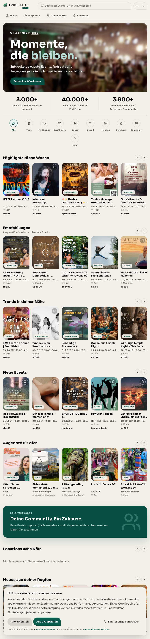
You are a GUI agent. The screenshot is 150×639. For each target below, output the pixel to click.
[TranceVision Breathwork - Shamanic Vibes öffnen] (45, 333)
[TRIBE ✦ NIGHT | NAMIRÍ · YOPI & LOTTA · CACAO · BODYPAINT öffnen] (16, 262)
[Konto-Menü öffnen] (140, 6)
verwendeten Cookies (96, 629)
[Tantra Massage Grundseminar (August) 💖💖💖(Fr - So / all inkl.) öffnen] (104, 189)
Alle (14, 130)
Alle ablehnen (20, 621)
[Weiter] (144, 158)
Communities (59, 15)
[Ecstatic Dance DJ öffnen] (104, 472)
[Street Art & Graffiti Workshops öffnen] (134, 472)
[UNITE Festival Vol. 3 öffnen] (16, 189)
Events (14, 15)
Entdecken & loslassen (27, 81)
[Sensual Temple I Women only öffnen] (45, 403)
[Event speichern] (25, 167)
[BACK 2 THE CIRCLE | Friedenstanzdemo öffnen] (75, 403)
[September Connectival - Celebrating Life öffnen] (45, 262)
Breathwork (60, 130)
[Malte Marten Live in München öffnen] (134, 262)
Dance (75, 130)
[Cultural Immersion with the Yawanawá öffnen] (75, 262)
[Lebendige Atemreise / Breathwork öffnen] (75, 333)
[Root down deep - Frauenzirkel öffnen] (16, 403)
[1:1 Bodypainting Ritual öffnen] (75, 472)
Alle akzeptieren (47, 621)
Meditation (44, 130)
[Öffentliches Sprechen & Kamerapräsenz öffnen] (16, 472)
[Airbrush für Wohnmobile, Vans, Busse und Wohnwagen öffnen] (45, 472)
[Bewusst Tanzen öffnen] (104, 403)
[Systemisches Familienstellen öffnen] (104, 262)
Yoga (29, 130)
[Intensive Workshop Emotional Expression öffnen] (45, 189)
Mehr (75, 145)
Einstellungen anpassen (124, 621)
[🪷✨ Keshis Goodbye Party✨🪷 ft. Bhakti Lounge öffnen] (75, 189)
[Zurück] (137, 158)
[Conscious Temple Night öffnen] (104, 333)
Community (136, 130)
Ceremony (121, 130)
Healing (106, 130)
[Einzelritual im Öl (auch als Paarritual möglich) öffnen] (134, 189)
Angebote (34, 15)
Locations (83, 15)
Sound (90, 130)
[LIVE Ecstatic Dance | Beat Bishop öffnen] (16, 333)
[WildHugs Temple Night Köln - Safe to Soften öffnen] (134, 333)
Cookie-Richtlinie (44, 629)
